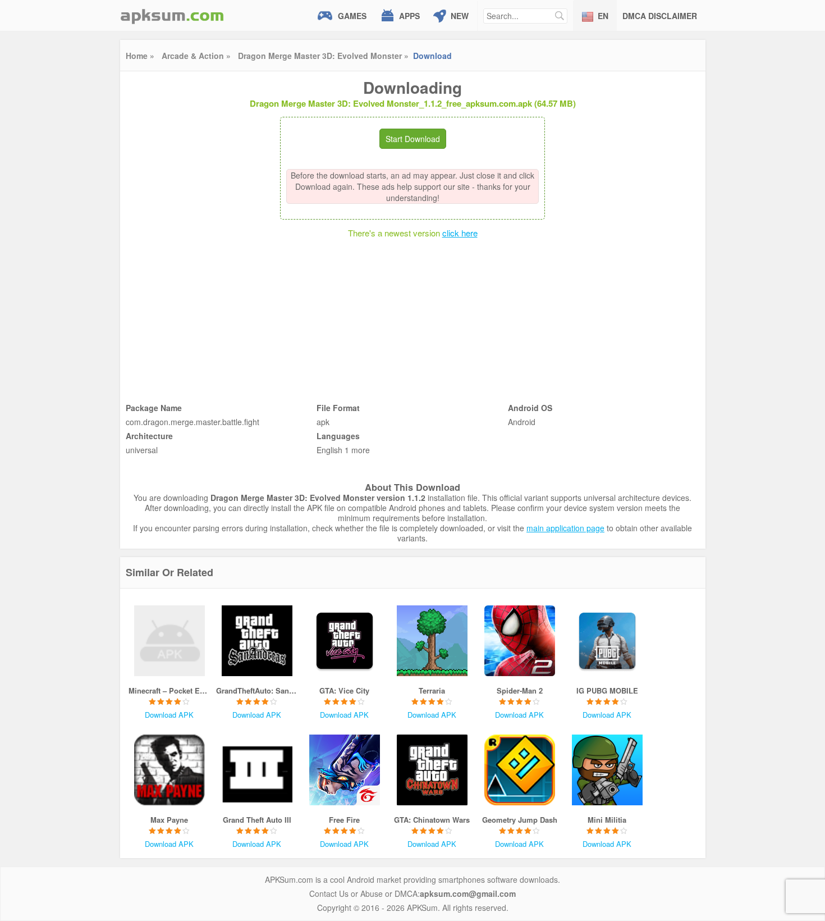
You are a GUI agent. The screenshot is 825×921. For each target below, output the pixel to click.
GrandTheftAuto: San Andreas (257, 690)
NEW (460, 15)
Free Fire (344, 819)
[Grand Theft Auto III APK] (257, 770)
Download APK (169, 714)
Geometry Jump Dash (519, 819)
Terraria (432, 690)
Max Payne (169, 819)
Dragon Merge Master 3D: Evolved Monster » (323, 55)
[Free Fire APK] (345, 770)
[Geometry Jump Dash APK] (520, 770)
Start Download (413, 138)
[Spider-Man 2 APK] (520, 641)
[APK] (172, 15)
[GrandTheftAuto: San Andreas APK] (257, 641)
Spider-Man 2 (520, 690)
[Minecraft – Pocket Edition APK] (169, 641)
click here (460, 233)
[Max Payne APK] (169, 770)
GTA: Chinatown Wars (432, 819)
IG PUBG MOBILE (607, 690)
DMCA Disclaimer (659, 15)
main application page (565, 528)
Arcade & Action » (196, 55)
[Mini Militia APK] (607, 770)
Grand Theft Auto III (257, 819)
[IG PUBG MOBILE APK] (607, 641)
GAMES (352, 15)
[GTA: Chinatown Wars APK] (432, 770)
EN (603, 15)
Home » (140, 55)
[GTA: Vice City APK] (345, 641)
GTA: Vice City (344, 690)
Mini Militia (607, 819)
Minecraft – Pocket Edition (169, 690)
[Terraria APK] (432, 641)
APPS (409, 15)
